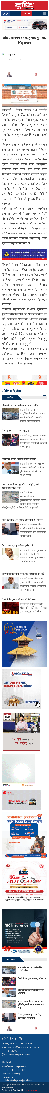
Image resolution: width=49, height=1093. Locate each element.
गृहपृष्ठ (5, 13)
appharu (12, 55)
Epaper (27, 13)
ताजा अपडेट (11, 959)
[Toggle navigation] (44, 13)
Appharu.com (32, 1090)
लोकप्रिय (10, 397)
